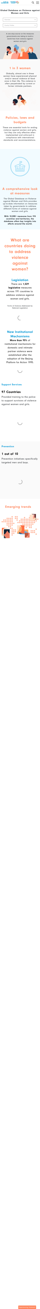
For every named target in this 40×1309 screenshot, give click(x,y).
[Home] (10, 2)
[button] (20, 20)
